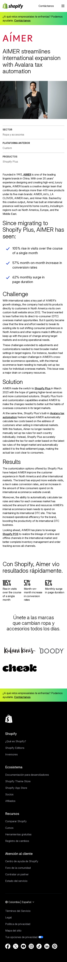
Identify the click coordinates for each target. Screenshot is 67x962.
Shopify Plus (43, 388)
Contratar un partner (17, 874)
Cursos (9, 827)
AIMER (27, 174)
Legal (8, 917)
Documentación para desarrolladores (27, 774)
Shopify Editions (14, 747)
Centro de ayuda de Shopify (21, 861)
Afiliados (10, 801)
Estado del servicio (16, 881)
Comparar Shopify (16, 821)
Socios (9, 794)
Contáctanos (46, 6)
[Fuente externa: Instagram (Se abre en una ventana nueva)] (31, 946)
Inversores (11, 754)
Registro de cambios (17, 841)
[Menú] (63, 6)
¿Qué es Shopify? (15, 741)
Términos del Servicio (18, 911)
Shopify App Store (16, 787)
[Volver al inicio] (8, 719)
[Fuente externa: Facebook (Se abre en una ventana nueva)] (7, 946)
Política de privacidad (17, 924)
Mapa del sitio (13, 930)
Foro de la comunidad (18, 867)
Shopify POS (10, 534)
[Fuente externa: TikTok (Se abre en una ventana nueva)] (39, 946)
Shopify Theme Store (18, 781)
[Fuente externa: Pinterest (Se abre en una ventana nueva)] (54, 946)
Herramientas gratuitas (18, 834)
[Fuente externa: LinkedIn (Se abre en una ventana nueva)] (46, 946)
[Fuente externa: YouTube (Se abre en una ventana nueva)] (23, 946)
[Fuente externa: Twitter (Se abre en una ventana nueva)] (15, 946)
